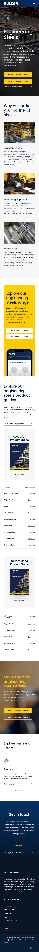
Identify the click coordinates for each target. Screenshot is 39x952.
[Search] (19, 928)
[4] (22, 790)
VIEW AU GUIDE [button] (19, 474)
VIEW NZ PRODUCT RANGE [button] (19, 336)
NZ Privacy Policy (23, 940)
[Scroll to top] (35, 948)
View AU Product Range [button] (18, 74)
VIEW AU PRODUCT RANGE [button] (19, 330)
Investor (8, 913)
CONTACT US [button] (20, 845)
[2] (17, 790)
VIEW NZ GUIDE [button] (19, 601)
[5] (23, 790)
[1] (15, 790)
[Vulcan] (11, 3)
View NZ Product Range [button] (18, 81)
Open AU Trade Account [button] (18, 717)
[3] (20, 790)
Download (31, 493)
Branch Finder (10, 910)
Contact (8, 917)
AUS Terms (13, 940)
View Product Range (12, 921)
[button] (34, 3)
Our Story (8, 906)
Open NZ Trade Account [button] (18, 710)
